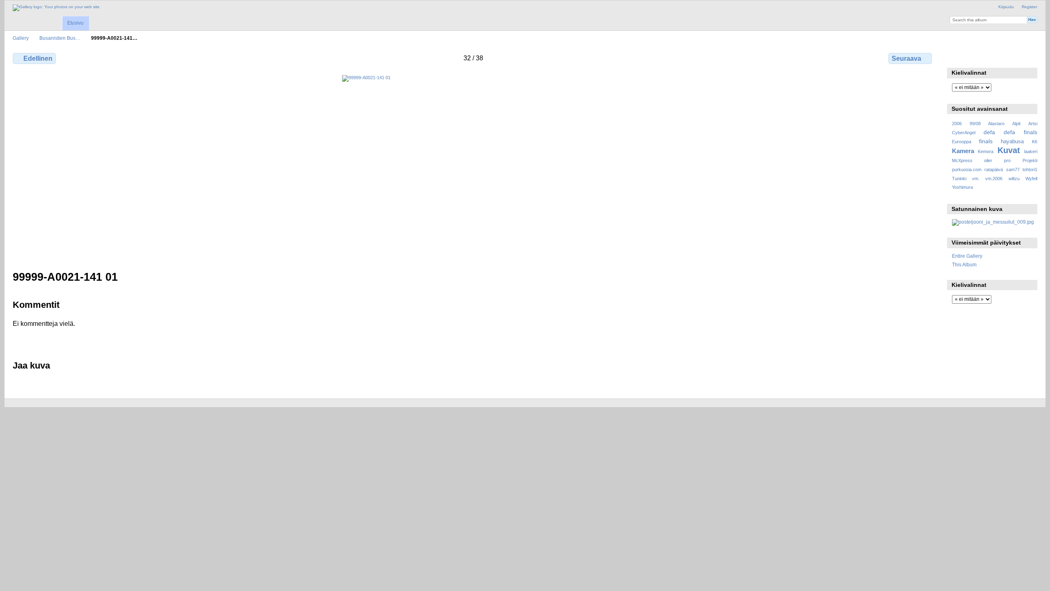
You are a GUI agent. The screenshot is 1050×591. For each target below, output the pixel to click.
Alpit (1016, 123)
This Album (964, 264)
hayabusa (1012, 141)
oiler (988, 160)
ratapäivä (993, 169)
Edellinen (37, 58)
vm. (975, 178)
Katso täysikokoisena (956, 57)
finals (986, 141)
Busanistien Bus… (59, 38)
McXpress (962, 160)
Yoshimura (962, 187)
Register (1029, 7)
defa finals (1020, 132)
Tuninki (959, 178)
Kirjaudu (1006, 7)
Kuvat (1009, 150)
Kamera (963, 150)
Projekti (1030, 160)
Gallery (21, 38)
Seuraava (906, 58)
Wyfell (1031, 178)
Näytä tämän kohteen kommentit (974, 57)
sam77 (1013, 169)
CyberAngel (963, 132)
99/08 (975, 123)
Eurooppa (961, 141)
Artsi (1032, 123)
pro (1007, 160)
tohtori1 (1030, 169)
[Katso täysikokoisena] (473, 168)
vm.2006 (993, 178)
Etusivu (75, 23)
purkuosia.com (967, 169)
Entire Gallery (967, 256)
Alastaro (996, 123)
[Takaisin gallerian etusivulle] (56, 8)
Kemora (985, 151)
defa (989, 132)
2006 (957, 123)
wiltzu (1014, 178)
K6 (1034, 141)
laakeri (1030, 151)
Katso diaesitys (991, 57)
